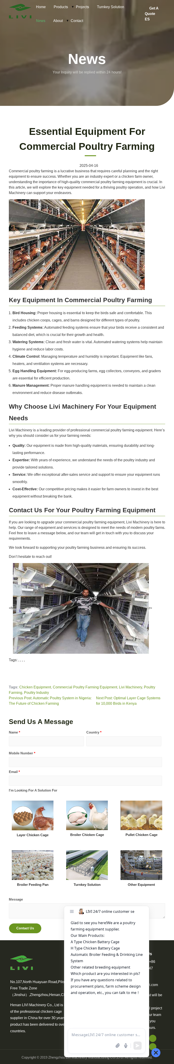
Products (61, 7)
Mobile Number (22, 753)
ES (147, 19)
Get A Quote (151, 11)
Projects (82, 7)
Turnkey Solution (110, 7)
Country (94, 732)
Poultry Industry (36, 693)
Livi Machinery (130, 687)
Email (14, 772)
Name (14, 732)
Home (41, 7)
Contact (77, 21)
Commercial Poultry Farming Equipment (85, 687)
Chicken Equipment (35, 687)
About (58, 21)
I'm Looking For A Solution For (33, 790)
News (40, 21)
